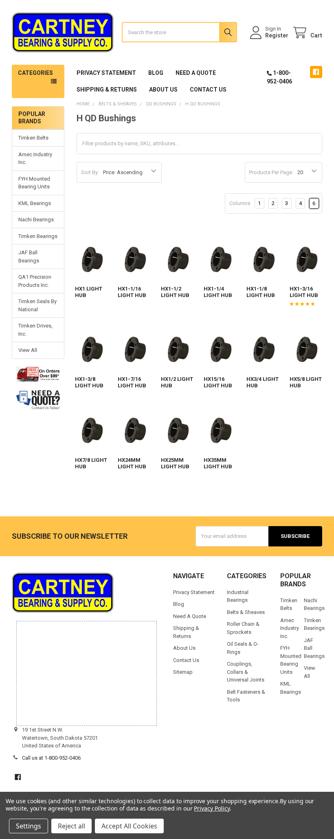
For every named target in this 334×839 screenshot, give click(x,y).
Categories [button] (35, 73)
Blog (155, 73)
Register (276, 35)
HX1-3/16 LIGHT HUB (304, 292)
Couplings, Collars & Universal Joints (245, 672)
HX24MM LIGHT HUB (132, 463)
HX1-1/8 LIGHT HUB (260, 292)
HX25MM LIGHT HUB (175, 463)
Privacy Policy (211, 808)
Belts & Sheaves (246, 612)
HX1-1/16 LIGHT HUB (132, 292)
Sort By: (90, 172)
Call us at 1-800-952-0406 (51, 758)
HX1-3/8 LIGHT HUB (89, 382)
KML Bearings (34, 203)
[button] (38, 400)
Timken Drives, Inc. (35, 330)
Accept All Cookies (129, 826)
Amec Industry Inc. (35, 158)
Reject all (71, 826)
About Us (163, 89)
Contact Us (208, 89)
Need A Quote (196, 73)
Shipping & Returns (107, 89)
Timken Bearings (37, 236)
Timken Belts (33, 138)
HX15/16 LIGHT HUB (218, 382)
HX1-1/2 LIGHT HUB (175, 292)
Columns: (240, 203)
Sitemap (183, 672)
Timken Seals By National (37, 305)
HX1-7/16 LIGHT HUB (132, 382)
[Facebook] (316, 72)
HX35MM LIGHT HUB (218, 463)
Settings (28, 826)
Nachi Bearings (36, 219)
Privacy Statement (106, 73)
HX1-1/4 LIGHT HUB (218, 292)
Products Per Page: (271, 172)
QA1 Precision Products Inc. (34, 281)
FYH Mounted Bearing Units (34, 183)
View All (27, 350)
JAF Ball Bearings (28, 256)
